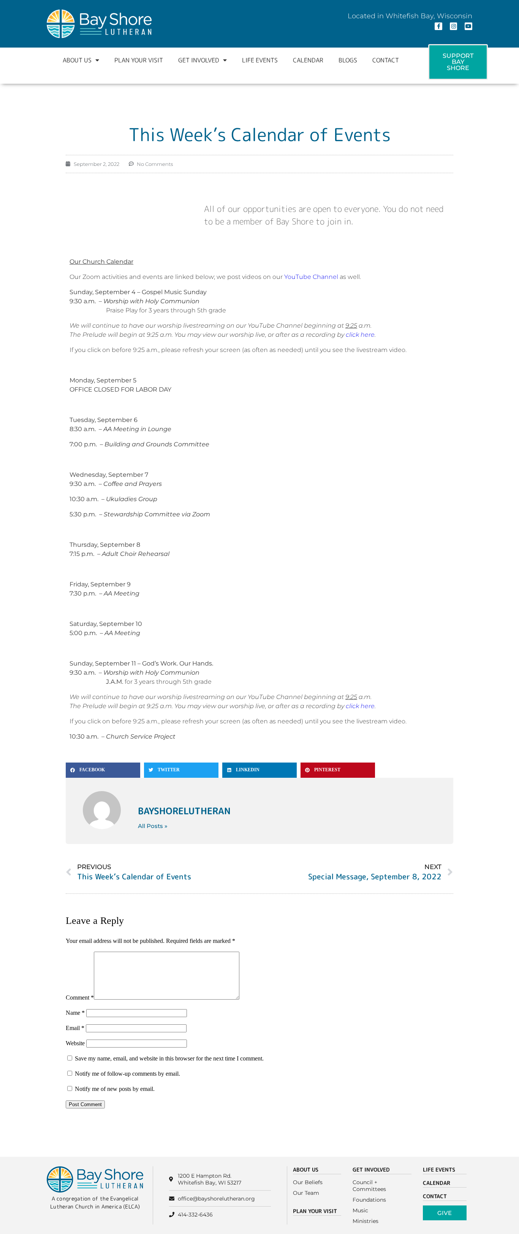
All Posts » (153, 826)
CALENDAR (436, 1182)
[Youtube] (468, 26)
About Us (77, 60)
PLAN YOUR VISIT (315, 1211)
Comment (80, 997)
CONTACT (435, 1196)
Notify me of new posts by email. (115, 1089)
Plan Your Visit (138, 60)
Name (75, 1012)
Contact (385, 60)
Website (75, 1043)
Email (75, 1028)
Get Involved (198, 60)
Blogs (348, 60)
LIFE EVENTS (439, 1169)
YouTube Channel (311, 276)
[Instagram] (453, 26)
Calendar (308, 60)
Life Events (260, 60)
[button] (103, 770)
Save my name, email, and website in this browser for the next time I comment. (169, 1058)
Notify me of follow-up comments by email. (127, 1073)
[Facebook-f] (438, 26)
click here (360, 334)
